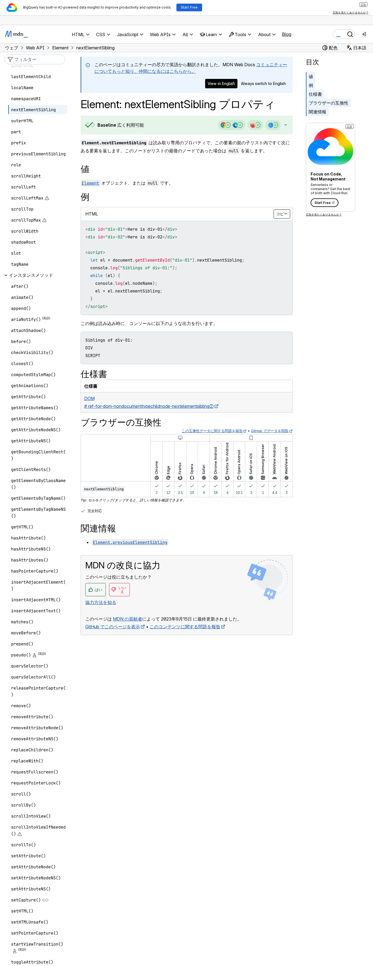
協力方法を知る (100, 602)
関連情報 (317, 112)
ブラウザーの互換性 (328, 103)
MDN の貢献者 (127, 619)
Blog (286, 34)
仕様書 (315, 94)
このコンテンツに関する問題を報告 (185, 626)
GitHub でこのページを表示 (112, 626)
